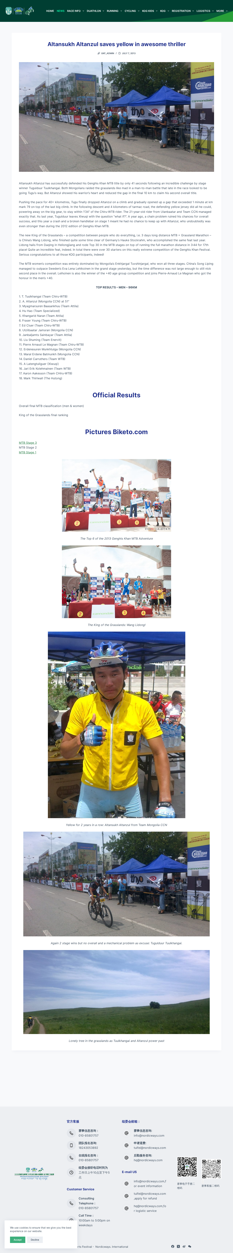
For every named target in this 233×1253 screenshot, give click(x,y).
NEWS (60, 10)
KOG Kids (148, 10)
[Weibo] (184, 1246)
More (220, 10)
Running (113, 10)
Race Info (74, 10)
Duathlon (94, 10)
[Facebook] (172, 1246)
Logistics (203, 10)
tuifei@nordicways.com (150, 1148)
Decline (35, 1239)
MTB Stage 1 (27, 452)
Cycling (130, 10)
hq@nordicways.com (148, 1160)
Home (50, 10)
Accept (18, 1239)
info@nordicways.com (149, 1135)
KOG (163, 10)
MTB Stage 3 (28, 443)
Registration (181, 10)
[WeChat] (189, 1246)
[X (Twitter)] (178, 1246)
